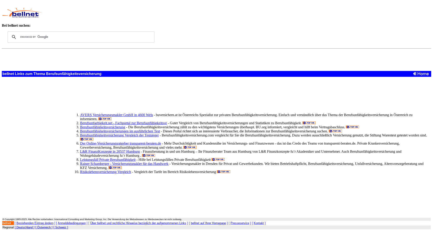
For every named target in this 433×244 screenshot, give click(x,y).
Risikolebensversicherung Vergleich (105, 172)
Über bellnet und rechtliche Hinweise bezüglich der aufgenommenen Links (138, 223)
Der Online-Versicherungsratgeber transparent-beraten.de (120, 143)
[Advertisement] (170, 12)
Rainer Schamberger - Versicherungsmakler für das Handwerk (124, 164)
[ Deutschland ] (25, 227)
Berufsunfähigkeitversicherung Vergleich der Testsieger (119, 135)
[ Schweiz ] (60, 227)
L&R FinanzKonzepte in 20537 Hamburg (110, 151)
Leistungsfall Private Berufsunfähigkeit (108, 160)
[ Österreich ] (44, 227)
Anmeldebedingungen (72, 223)
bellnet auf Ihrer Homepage (208, 223)
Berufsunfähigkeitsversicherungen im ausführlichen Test (120, 131)
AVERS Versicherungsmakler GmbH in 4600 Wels (116, 115)
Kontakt (259, 223)
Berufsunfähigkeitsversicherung (102, 127)
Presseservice (239, 223)
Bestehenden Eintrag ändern (34, 223)
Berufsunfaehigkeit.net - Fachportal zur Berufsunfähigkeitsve (123, 123)
